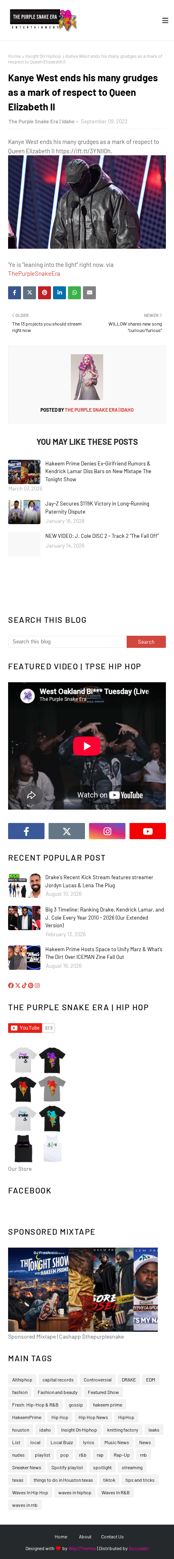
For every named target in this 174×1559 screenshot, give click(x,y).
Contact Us (112, 1536)
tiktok (109, 1480)
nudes (18, 1454)
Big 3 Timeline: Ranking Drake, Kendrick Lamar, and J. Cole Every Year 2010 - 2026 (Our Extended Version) (104, 917)
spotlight (102, 1467)
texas (17, 1480)
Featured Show (103, 1392)
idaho (45, 1429)
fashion (20, 1392)
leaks (154, 1429)
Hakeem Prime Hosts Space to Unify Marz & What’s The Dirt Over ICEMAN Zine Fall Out (103, 953)
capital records (58, 1379)
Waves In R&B (116, 1492)
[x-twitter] (67, 831)
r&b (83, 1454)
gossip (76, 1404)
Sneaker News (26, 1467)
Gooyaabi (139, 1548)
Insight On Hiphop (43, 56)
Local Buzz (62, 1442)
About (85, 1536)
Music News (116, 1442)
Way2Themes (82, 1548)
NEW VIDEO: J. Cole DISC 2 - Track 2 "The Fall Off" (102, 536)
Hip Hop (59, 1417)
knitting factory (122, 1429)
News (145, 1442)
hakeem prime (107, 1404)
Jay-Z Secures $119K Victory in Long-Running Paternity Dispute (97, 507)
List (16, 1442)
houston (20, 1429)
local (35, 1442)
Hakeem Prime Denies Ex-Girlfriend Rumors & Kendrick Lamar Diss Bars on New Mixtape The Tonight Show (98, 471)
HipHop (126, 1417)
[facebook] (26, 831)
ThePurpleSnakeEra (34, 273)
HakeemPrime (26, 1417)
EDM (150, 1379)
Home (14, 56)
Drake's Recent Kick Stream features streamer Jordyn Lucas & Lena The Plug (99, 881)
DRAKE (129, 1379)
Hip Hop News (93, 1417)
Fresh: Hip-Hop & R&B (35, 1404)
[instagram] (107, 831)
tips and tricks (140, 1480)
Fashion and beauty (58, 1392)
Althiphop (22, 1379)
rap (100, 1454)
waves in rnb (25, 1505)
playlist (42, 1454)
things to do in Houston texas (63, 1480)
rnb (143, 1454)
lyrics (88, 1442)
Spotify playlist (67, 1467)
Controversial (98, 1379)
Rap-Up (122, 1454)
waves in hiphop (74, 1492)
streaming (132, 1467)
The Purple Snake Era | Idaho (41, 121)
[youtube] (147, 831)
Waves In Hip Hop (30, 1492)
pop (64, 1454)
